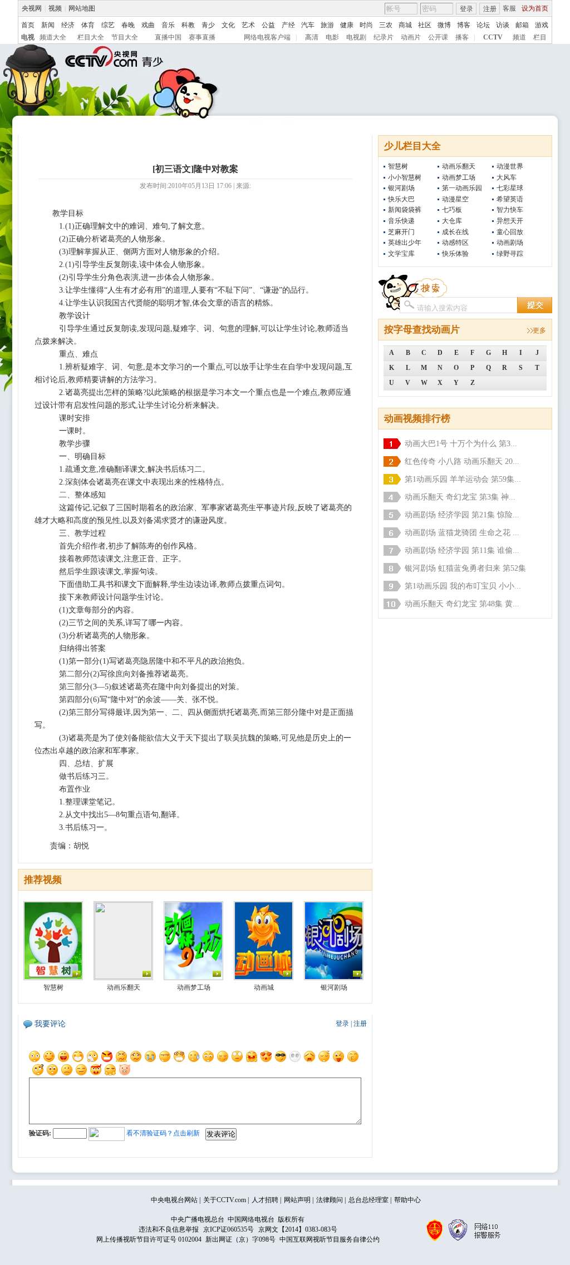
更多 (539, 330)
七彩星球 (510, 188)
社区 (424, 25)
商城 (405, 25)
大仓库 (452, 221)
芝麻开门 (401, 232)
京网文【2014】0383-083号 (297, 1229)
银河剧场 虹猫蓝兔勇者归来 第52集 (465, 568)
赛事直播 (202, 37)
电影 (332, 37)
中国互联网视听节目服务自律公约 (329, 1239)
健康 (346, 25)
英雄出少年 (404, 242)
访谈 (502, 25)
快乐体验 (455, 254)
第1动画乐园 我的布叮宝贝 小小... (463, 586)
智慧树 (398, 166)
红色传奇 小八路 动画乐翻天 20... (462, 461)
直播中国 (168, 37)
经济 (68, 25)
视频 (55, 8)
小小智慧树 (404, 177)
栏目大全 (90, 37)
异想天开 (510, 221)
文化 (228, 25)
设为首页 (535, 8)
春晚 (128, 25)
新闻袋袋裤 (404, 210)
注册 (490, 9)
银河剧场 (401, 188)
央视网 (32, 8)
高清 (311, 37)
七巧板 (452, 210)
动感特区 (455, 242)
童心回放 (510, 232)
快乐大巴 (401, 199)
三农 (385, 25)
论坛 (483, 25)
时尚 (366, 25)
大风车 (507, 177)
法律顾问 (329, 1200)
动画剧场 (510, 242)
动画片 (411, 37)
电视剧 (356, 37)
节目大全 (124, 37)
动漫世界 (510, 166)
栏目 (540, 37)
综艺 (108, 25)
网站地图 (81, 8)
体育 (88, 25)
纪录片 (384, 37)
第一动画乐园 (462, 188)
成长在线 (455, 232)
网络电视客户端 (267, 37)
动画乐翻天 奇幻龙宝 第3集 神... (460, 497)
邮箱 (522, 25)
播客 (462, 37)
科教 (188, 25)
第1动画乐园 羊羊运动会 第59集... (463, 479)
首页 (28, 25)
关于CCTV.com (224, 1200)
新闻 (48, 25)
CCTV (493, 37)
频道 (519, 37)
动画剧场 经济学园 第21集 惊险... (462, 515)
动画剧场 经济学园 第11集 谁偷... (462, 550)
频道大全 (53, 37)
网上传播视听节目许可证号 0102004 (149, 1239)
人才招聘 (265, 1200)
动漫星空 (455, 199)
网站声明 (297, 1200)
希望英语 (510, 199)
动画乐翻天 (458, 166)
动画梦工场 (458, 177)
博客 (463, 25)
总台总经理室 (368, 1200)
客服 (509, 8)
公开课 (438, 37)
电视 (28, 37)
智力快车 (510, 210)
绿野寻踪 (510, 254)
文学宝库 (401, 254)
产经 (288, 25)
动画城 (264, 987)
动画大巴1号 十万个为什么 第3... (461, 443)
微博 (444, 25)
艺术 (248, 25)
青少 (208, 25)
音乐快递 (401, 221)
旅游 (327, 25)
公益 (268, 25)
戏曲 (148, 25)
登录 (466, 9)
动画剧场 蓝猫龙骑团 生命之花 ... (462, 532)
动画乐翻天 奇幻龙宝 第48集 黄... (462, 604)
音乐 (168, 25)
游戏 (541, 25)
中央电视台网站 (174, 1200)
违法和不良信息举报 (169, 1229)
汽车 (308, 25)
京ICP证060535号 (228, 1229)
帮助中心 (407, 1200)
